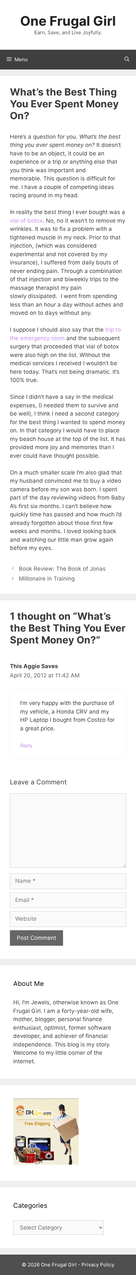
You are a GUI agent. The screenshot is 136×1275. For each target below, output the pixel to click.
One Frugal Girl (68, 21)
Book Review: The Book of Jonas (62, 568)
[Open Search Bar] (127, 59)
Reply (26, 745)
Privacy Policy (98, 1264)
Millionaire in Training (47, 578)
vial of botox (26, 220)
